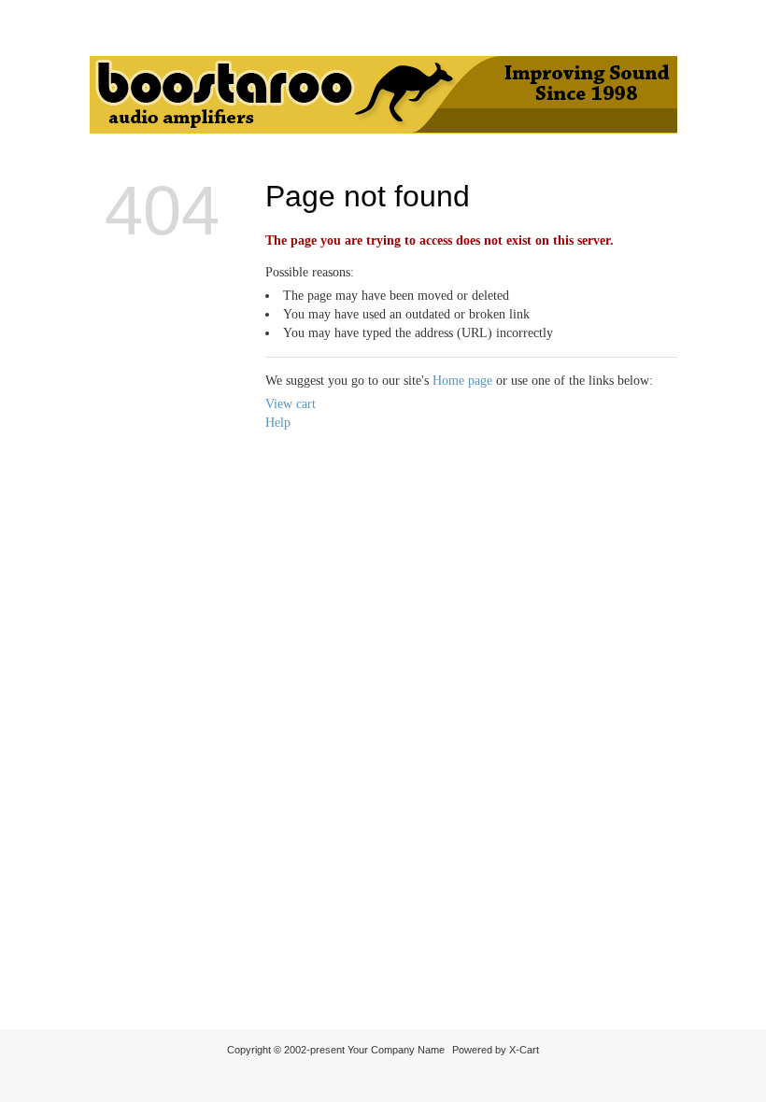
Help (278, 423)
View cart (290, 404)
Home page (462, 381)
